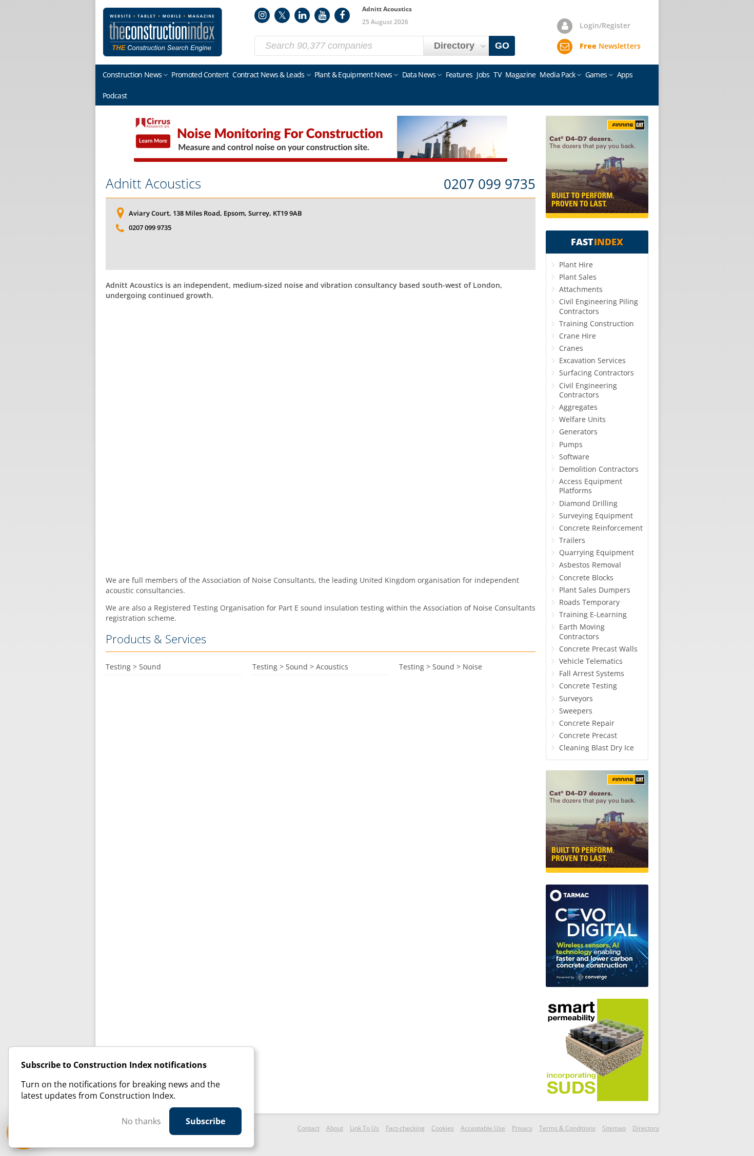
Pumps (571, 444)
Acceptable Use (483, 1128)
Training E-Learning (593, 614)
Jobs (483, 74)
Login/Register (605, 25)
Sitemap (614, 1128)
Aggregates (578, 407)
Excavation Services (592, 360)
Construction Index (162, 32)
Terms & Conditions (567, 1128)
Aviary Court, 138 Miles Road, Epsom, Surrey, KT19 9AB (215, 213)
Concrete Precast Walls (598, 649)
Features (459, 74)
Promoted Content (199, 74)
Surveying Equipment (596, 515)
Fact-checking (405, 1128)
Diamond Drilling (588, 503)
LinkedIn (302, 15)
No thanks (141, 1121)
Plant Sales (578, 277)
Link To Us (364, 1128)
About (334, 1128)
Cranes (571, 348)
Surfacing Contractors (596, 372)
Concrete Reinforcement (601, 528)
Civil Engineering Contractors (588, 390)
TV (497, 74)
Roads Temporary (589, 602)
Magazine (520, 74)
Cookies (442, 1128)
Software (574, 456)
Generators (578, 431)
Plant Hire (576, 264)
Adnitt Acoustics (153, 183)
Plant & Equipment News (353, 74)
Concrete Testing (588, 685)
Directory (645, 1128)
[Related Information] (320, 158)
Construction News (132, 74)
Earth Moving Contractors (582, 631)
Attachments (581, 289)
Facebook (342, 15)
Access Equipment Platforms (590, 485)
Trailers (572, 540)
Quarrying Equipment (596, 552)
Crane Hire (577, 336)
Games (596, 74)
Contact (308, 1128)
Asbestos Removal (590, 565)
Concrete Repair (586, 723)
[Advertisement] (320, 436)
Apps (625, 74)
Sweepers (575, 711)
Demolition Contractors (599, 469)
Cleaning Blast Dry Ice (596, 747)
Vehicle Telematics (591, 661)
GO (502, 45)
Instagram (262, 15)
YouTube (322, 15)
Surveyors (576, 698)
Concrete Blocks (586, 577)
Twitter (282, 15)
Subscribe (205, 1121)
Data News (419, 74)
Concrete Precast (588, 735)
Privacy (522, 1128)
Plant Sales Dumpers (594, 590)
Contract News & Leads (268, 74)
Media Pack (557, 74)
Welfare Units (582, 419)
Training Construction (596, 323)
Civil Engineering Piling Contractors (598, 306)
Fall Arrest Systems (591, 673)
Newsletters (610, 46)
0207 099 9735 (489, 184)
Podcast (115, 95)
